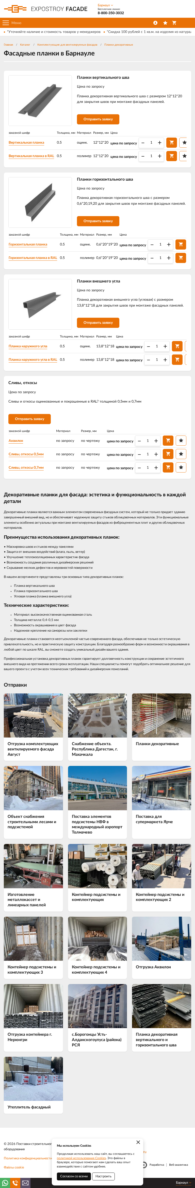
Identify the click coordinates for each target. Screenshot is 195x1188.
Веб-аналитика (178, 1164)
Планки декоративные (118, 44)
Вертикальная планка (26, 142)
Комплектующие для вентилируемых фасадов (67, 44)
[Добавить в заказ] (171, 143)
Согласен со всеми (74, 1176)
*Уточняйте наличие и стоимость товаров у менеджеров (54, 32)
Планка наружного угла (28, 346)
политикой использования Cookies (81, 1158)
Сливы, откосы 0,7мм (26, 467)
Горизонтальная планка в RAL (33, 258)
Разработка (157, 1164)
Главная (8, 44)
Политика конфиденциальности (28, 1158)
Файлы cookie (14, 1167)
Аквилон (16, 441)
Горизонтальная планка (28, 244)
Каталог (25, 44)
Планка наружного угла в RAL (33, 360)
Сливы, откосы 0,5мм (26, 454)
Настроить (103, 1176)
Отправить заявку (98, 119)
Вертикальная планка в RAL (31, 156)
